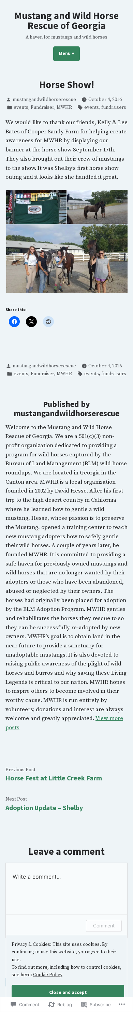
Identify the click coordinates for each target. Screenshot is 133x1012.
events (21, 107)
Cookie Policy (47, 975)
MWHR (64, 107)
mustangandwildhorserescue (44, 100)
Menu (69, 53)
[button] (35, 206)
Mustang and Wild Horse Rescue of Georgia (66, 21)
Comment (104, 925)
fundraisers (113, 107)
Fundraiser (42, 107)
